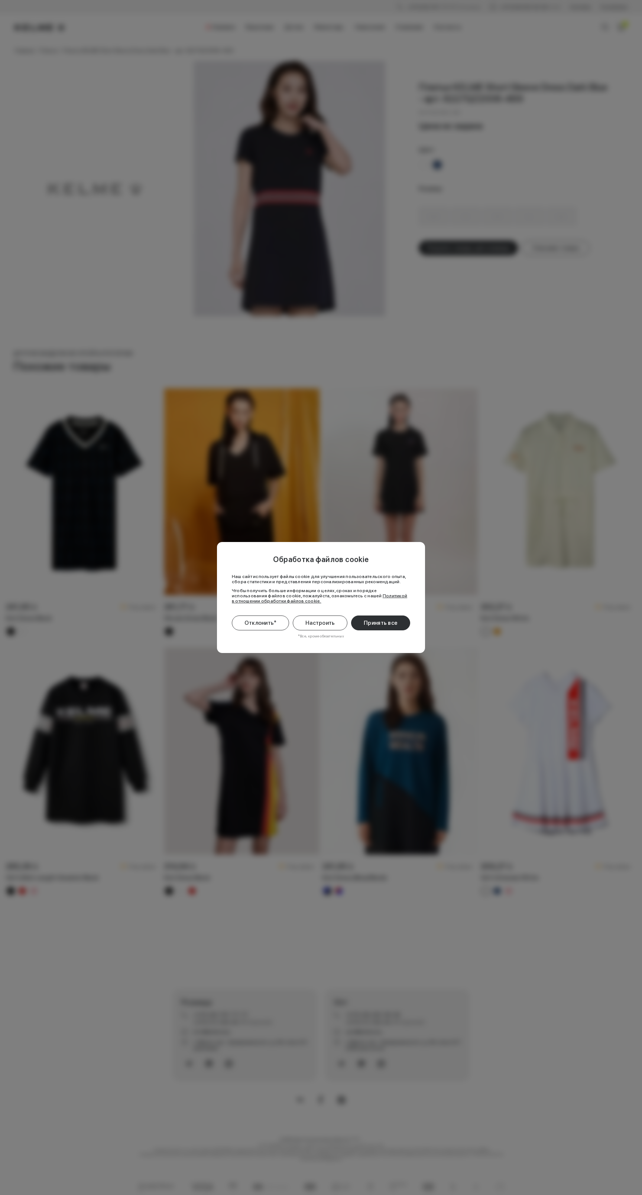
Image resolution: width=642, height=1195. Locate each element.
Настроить (320, 623)
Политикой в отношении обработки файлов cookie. (319, 598)
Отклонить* (260, 623)
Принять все (381, 623)
